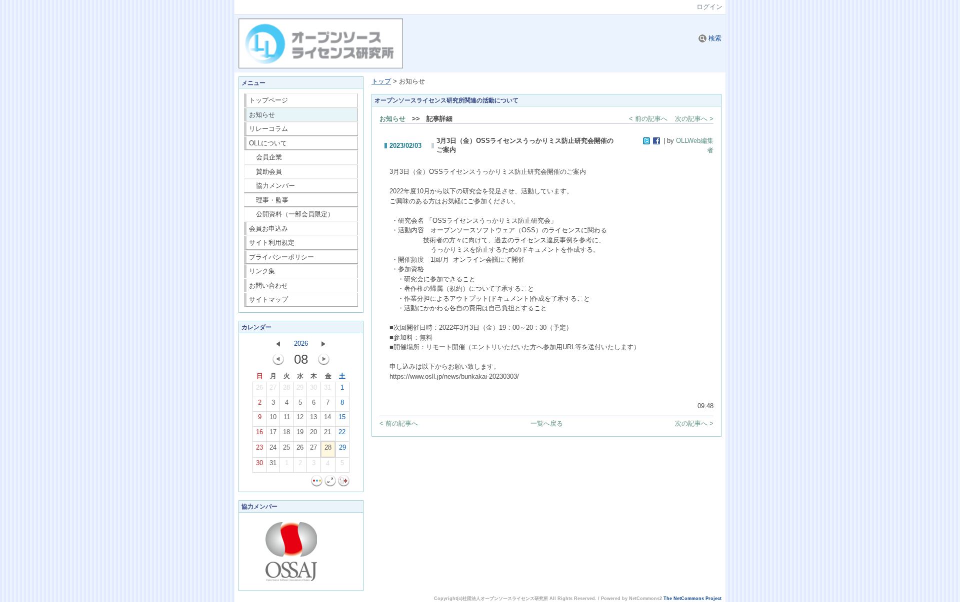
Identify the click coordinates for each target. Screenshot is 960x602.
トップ (381, 81)
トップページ (268, 100)
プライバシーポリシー (281, 257)
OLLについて (268, 143)
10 (273, 417)
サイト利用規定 (271, 242)
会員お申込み (268, 228)
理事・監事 (269, 200)
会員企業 (266, 157)
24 (273, 447)
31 (327, 387)
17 (273, 432)
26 (259, 387)
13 (313, 417)
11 (287, 417)
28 (286, 387)
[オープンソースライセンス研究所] (320, 66)
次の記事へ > (694, 118)
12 (300, 417)
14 (327, 417)
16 (259, 432)
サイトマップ (268, 299)
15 (342, 417)
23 (259, 447)
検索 (714, 38)
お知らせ (262, 114)
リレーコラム (268, 128)
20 (313, 432)
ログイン (709, 6)
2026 (301, 343)
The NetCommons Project (693, 598)
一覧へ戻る (546, 423)
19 (300, 432)
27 (273, 387)
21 (327, 432)
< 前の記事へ (648, 118)
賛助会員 (266, 171)
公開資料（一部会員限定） (292, 214)
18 (286, 432)
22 (342, 432)
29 (300, 387)
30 (313, 387)
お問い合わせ (268, 285)
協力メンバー (272, 185)
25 (286, 447)
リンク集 (262, 271)
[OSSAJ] (291, 579)
